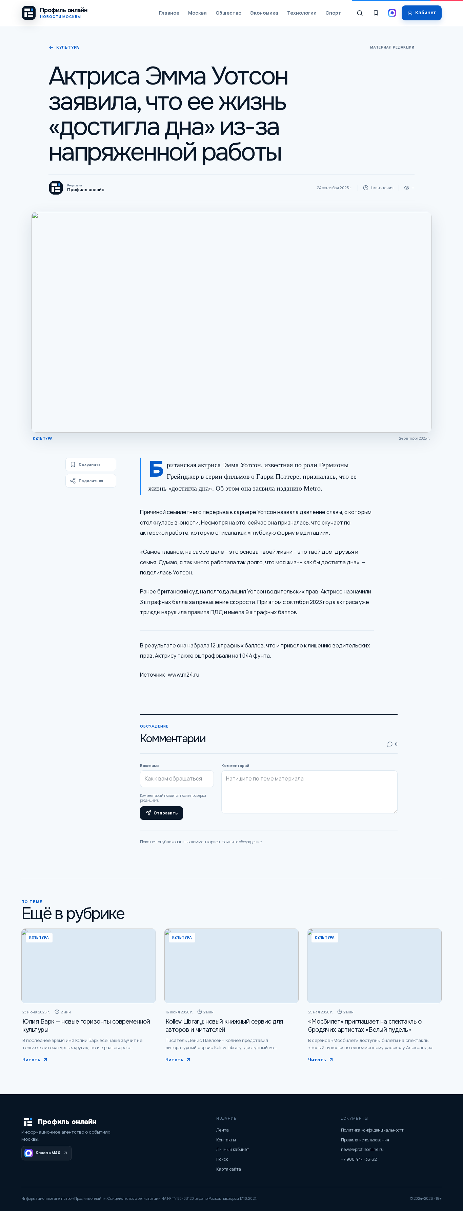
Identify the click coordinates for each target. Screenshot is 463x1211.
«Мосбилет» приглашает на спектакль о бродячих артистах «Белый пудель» (364, 1025)
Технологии (302, 13)
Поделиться (91, 480)
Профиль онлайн (67, 1122)
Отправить (166, 813)
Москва (197, 13)
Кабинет (425, 13)
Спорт (333, 13)
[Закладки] (376, 13)
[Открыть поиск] (359, 13)
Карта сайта (228, 1169)
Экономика (264, 13)
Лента (222, 1130)
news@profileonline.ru (362, 1149)
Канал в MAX (48, 1152)
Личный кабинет (232, 1149)
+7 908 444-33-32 (359, 1159)
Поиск (222, 1159)
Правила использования (365, 1140)
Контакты (226, 1140)
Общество (228, 13)
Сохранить (90, 464)
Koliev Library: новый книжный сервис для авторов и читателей (224, 1025)
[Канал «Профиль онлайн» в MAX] (392, 13)
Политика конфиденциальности (372, 1130)
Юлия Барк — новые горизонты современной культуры (86, 1025)
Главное (169, 13)
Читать (31, 1060)
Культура (67, 47)
